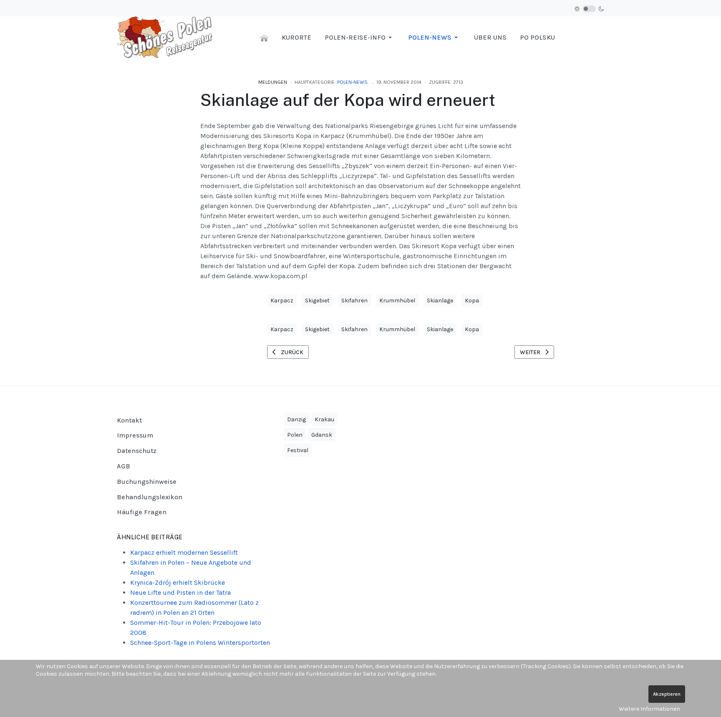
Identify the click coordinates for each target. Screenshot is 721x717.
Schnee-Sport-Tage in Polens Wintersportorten (200, 643)
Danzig (296, 419)
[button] (359, 37)
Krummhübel (397, 300)
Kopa (472, 300)
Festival (297, 450)
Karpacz (281, 300)
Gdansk (321, 434)
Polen (295, 434)
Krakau (324, 419)
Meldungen (272, 82)
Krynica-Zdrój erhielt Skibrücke (177, 582)
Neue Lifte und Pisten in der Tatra (180, 592)
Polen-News (352, 82)
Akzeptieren (667, 694)
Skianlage (440, 300)
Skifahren (354, 300)
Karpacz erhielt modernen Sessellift (184, 552)
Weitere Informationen (649, 708)
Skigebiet (317, 300)
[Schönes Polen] (167, 37)
